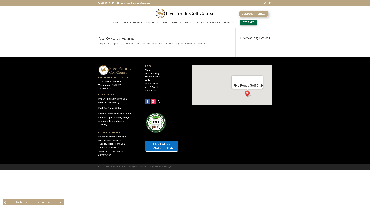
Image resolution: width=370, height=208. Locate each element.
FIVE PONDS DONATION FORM (161, 146)
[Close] (259, 79)
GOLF (115, 22)
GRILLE (187, 22)
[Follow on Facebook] (260, 3)
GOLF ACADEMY (132, 22)
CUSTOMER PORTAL (253, 14)
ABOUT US (229, 22)
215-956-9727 (107, 3)
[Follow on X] (270, 3)
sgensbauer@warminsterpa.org (134, 3)
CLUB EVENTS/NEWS (207, 22)
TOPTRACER (152, 22)
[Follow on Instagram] (265, 3)
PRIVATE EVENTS (169, 22)
